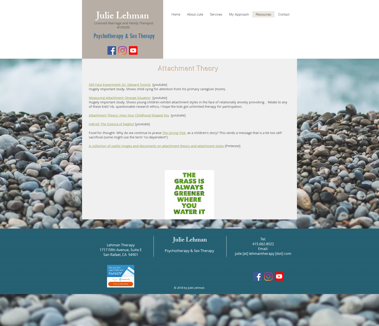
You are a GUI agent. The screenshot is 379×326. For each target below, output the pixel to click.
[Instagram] (122, 50)
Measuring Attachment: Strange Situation (120, 97)
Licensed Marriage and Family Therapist (123, 23)
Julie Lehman (122, 17)
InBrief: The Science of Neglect (111, 124)
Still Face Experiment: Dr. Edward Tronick (120, 84)
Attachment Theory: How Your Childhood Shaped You (129, 115)
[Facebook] (111, 50)
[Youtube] (133, 50)
